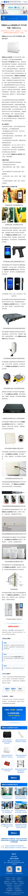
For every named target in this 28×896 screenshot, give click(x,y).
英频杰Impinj (19, 877)
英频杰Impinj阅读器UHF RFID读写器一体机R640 (21, 740)
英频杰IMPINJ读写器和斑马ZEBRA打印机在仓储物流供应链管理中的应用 (21, 826)
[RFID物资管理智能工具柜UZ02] (14, 609)
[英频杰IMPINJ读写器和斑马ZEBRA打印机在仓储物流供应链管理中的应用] (21, 819)
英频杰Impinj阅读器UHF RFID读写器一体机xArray (7, 756)
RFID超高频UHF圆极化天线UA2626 (14, 448)
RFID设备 (18, 879)
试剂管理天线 (20, 881)
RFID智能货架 (14, 589)
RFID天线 (8, 879)
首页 (8, 18)
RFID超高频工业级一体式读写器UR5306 (14, 388)
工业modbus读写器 (17, 885)
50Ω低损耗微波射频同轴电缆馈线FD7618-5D (14, 506)
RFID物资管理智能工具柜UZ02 (14, 619)
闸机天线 (15, 883)
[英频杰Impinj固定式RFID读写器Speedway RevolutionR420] (21, 764)
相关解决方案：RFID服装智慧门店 (14, 205)
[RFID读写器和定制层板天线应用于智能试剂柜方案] (21, 791)
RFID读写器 (13, 18)
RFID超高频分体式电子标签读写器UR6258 (14, 328)
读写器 (13, 879)
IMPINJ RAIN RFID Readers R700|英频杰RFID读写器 (7, 741)
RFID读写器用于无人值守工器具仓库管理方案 (7, 797)
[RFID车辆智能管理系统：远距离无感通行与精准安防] (21, 805)
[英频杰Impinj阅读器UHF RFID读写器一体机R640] (21, 735)
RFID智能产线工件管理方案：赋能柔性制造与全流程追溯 (7, 826)
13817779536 (14, 715)
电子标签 (13, 877)
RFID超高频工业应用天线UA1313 (14, 478)
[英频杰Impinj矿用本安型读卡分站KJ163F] (7, 764)
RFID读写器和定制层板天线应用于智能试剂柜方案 (21, 797)
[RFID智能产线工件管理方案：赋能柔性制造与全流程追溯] (7, 819)
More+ (14, 778)
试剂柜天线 (21, 883)
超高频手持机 (6, 881)
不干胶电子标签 (17, 887)
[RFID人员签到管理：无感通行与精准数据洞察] (7, 805)
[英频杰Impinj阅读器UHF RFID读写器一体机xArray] (7, 750)
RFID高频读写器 (17, 888)
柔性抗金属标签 (9, 888)
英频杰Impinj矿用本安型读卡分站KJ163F (7, 770)
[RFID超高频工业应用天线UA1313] (14, 468)
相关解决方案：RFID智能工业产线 (14, 224)
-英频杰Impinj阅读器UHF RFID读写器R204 (21, 756)
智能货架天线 (9, 885)
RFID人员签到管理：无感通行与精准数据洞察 (7, 811)
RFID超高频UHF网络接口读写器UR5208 (14, 358)
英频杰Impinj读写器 (13, 116)
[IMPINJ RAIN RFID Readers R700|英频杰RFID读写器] (7, 735)
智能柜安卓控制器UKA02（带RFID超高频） (14, 418)
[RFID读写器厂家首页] (6, 2)
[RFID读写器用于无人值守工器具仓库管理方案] (7, 791)
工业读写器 (7, 877)
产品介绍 (10, 18)
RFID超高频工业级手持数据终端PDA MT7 (14, 261)
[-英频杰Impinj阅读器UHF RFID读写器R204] (21, 750)
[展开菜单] (2, 1)
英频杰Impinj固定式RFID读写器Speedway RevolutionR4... (21, 771)
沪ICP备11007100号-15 (17, 892)
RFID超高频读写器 (18, 890)
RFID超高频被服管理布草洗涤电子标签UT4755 (14, 533)
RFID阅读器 (13, 881)
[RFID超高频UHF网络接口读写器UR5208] (14, 348)
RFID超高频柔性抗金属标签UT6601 (14, 561)
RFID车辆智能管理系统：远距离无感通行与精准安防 (21, 811)
